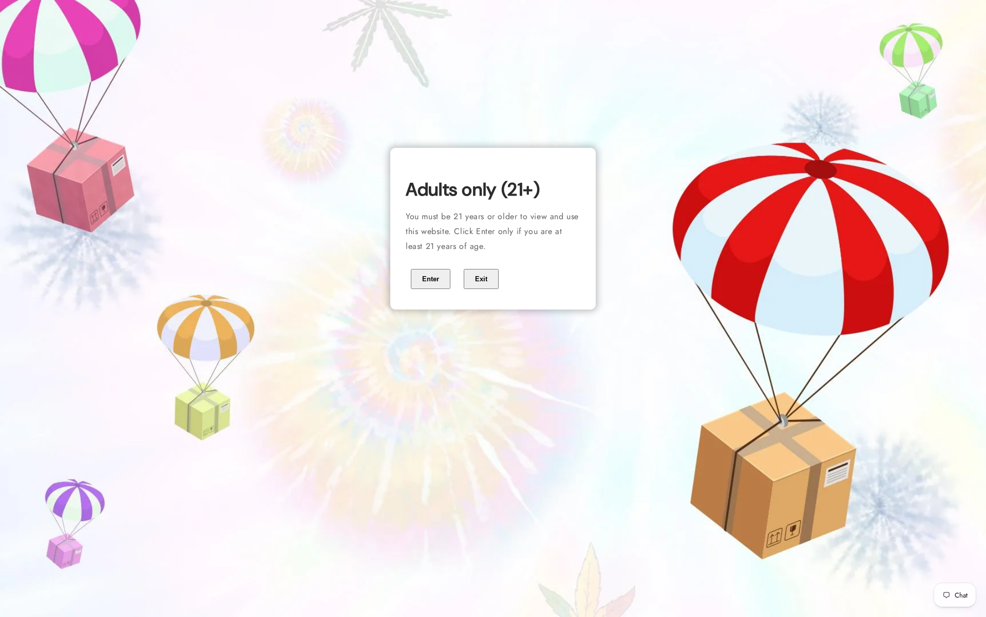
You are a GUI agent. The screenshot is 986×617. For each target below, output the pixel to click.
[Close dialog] (595, 169)
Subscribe (493, 420)
